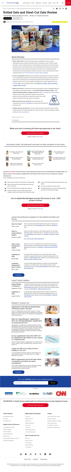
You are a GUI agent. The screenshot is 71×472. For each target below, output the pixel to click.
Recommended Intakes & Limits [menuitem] (11, 438)
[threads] (35, 454)
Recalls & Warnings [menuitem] (8, 434)
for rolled (50, 295)
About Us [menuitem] (27, 438)
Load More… (18, 275)
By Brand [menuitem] (5, 418)
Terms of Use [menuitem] (27, 459)
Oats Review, (27, 295)
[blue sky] (50, 454)
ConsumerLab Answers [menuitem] (9, 427)
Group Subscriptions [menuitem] (30, 429)
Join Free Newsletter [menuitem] (30, 432)
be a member (11, 171)
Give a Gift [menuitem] (27, 427)
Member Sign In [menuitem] (29, 418)
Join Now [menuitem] (27, 416)
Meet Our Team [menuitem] (29, 440)
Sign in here (40, 136)
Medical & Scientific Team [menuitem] (53, 427)
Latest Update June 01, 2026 (60, 22)
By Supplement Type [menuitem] (8, 416)
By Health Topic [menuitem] (7, 421)
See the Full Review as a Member (35, 133)
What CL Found (43, 92)
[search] (57, 3)
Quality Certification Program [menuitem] (54, 421)
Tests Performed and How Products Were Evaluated (34, 72)
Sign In (63, 2)
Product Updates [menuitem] (7, 429)
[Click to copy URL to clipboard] (63, 8)
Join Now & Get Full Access (35, 405)
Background (18, 67)
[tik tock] (21, 454)
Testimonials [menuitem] (28, 442)
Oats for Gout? (16, 18)
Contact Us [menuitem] (28, 425)
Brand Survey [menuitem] (6, 436)
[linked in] (45, 454)
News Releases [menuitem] (29, 445)
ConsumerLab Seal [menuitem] (52, 423)
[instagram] (30, 454)
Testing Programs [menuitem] (51, 418)
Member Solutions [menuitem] (29, 423)
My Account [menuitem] (28, 421)
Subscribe (52, 382)
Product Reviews (11, 8)
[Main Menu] (2, 2)
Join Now (68, 2)
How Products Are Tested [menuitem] (53, 416)
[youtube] (26, 454)
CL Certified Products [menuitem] (52, 425)
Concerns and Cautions (23, 112)
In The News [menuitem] (28, 447)
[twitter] (40, 454)
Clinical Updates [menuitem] (7, 431)
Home (4, 8)
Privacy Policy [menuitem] (43, 459)
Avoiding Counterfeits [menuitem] (8, 440)
